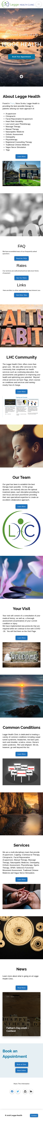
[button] (38, 4)
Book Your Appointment (21, 57)
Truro (12, 103)
